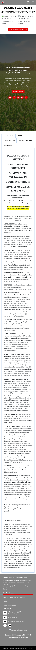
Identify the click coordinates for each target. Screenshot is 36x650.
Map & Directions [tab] (25, 140)
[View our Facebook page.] (5, 625)
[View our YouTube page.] (10, 625)
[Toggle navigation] (33, 2)
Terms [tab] (19, 135)
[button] (14, 97)
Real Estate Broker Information (14, 597)
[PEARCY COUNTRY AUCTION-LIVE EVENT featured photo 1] (10, 21)
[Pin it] (22, 97)
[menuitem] (10, 21)
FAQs (5, 601)
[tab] (8, 136)
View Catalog (18, 91)
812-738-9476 (12, 617)
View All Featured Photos (18, 29)
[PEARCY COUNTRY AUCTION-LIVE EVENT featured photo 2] (26, 21)
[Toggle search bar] (28, 2)
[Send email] (26, 97)
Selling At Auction (9, 605)
